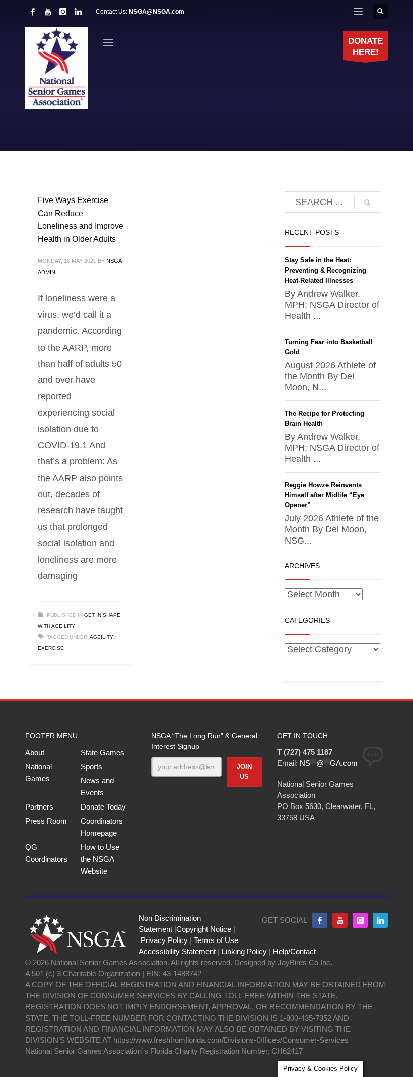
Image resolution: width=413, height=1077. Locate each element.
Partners (39, 806)
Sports (91, 766)
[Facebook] (32, 11)
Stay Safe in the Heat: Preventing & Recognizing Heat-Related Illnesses (325, 270)
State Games (102, 752)
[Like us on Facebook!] (319, 920)
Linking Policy (244, 951)
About (34, 752)
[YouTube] (47, 11)
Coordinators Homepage (102, 827)
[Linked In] (78, 11)
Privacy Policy (164, 940)
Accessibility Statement (177, 951)
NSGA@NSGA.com (156, 11)
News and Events (97, 786)
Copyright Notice (203, 929)
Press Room (46, 821)
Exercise (51, 648)
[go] (367, 202)
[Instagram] (63, 11)
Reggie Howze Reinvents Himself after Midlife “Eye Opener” (324, 495)
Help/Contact (294, 951)
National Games (38, 772)
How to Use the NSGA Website (100, 859)
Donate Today (103, 806)
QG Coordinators (46, 853)
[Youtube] (340, 920)
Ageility (101, 637)
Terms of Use (216, 940)
